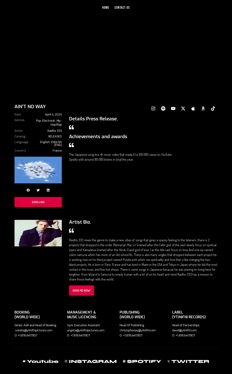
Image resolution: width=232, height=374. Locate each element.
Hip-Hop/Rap (56, 123)
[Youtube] (173, 108)
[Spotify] (163, 108)
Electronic (48, 121)
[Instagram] (153, 108)
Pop (38, 121)
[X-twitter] (183, 108)
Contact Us (122, 8)
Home (105, 8)
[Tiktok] (213, 108)
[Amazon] (203, 108)
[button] (28, 190)
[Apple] (193, 108)
